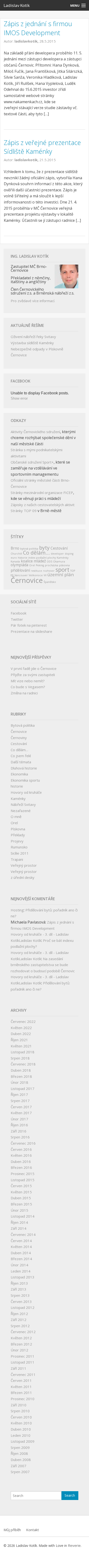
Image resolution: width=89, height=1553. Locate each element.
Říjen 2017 (19, 1094)
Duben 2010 (21, 1429)
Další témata (21, 762)
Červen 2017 (21, 1106)
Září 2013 (18, 1289)
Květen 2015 (21, 1192)
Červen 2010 (21, 1417)
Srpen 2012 (20, 1325)
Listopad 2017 (22, 1088)
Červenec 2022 (23, 1021)
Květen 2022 (21, 1027)
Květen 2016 (21, 1155)
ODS (49, 561)
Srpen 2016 (20, 1137)
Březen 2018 (21, 1076)
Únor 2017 (19, 1119)
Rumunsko (19, 847)
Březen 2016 (21, 1167)
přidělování (20, 570)
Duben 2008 (21, 1459)
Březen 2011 (21, 1392)
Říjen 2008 (19, 1453)
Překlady (18, 834)
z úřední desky (22, 877)
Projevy (17, 841)
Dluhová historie (24, 768)
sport (62, 569)
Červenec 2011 (23, 1374)
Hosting (17, 910)
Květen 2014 (21, 1246)
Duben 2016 (21, 1161)
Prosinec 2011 (22, 1356)
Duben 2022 (21, 1033)
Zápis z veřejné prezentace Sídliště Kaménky (42, 147)
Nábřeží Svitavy (23, 804)
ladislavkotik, (26, 41)
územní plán (60, 574)
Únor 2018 (19, 1082)
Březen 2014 (21, 1258)
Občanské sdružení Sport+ (32, 462)
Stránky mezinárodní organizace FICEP (42, 492)
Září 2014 (18, 1228)
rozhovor (49, 570)
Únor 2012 (19, 1350)
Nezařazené (21, 810)
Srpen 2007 (20, 1471)
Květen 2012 (21, 1337)
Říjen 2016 (19, 1124)
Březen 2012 (21, 1344)
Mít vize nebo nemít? (28, 680)
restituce (36, 570)
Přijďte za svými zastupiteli (33, 674)
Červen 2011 (21, 1380)
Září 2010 (18, 1405)
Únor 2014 (19, 1265)
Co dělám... (36, 552)
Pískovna (18, 829)
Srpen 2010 (20, 1410)
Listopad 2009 (22, 1441)
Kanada (15, 561)
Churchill (16, 553)
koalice (27, 561)
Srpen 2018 (20, 1058)
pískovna (64, 565)
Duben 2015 (21, 1197)
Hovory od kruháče (26, 792)
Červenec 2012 (23, 1331)
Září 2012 (18, 1319)
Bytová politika (23, 725)
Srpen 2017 (20, 1100)
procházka (51, 565)
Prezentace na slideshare (31, 631)
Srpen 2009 (20, 1447)
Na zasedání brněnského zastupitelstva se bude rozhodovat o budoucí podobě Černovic (43, 964)
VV (45, 575)
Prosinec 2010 (22, 1398)
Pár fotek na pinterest (29, 625)
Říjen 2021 (19, 1039)
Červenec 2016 (23, 1143)
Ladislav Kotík (17, 5)
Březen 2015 (21, 1204)
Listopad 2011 (22, 1362)
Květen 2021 (21, 1046)
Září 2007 (18, 1465)
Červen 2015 (21, 1185)
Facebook (18, 613)
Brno (15, 548)
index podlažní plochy (42, 557)
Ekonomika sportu (25, 780)
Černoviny (19, 737)
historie (22, 557)
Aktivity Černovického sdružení (35, 431)
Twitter (17, 619)
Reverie (74, 1545)
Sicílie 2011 (20, 853)
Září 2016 (18, 1131)
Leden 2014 (20, 1271)
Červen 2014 (21, 1240)
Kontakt (32, 1529)
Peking (40, 565)
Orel (32, 565)
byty (44, 547)
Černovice (27, 580)
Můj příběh (12, 1529)
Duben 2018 (21, 1070)
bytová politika (29, 548)
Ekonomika (19, 774)
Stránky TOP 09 (24, 510)
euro (14, 557)
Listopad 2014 (22, 1216)
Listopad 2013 (22, 1277)
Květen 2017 (21, 1112)
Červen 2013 (21, 1301)
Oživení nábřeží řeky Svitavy (33, 336)
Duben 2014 (21, 1252)
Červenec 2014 (23, 1234)
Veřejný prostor (24, 865)
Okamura (59, 561)
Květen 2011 (21, 1386)
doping (69, 553)
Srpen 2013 (20, 1295)
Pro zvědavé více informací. (33, 300)
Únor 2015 (19, 1210)
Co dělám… (19, 749)
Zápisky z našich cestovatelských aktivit (43, 504)
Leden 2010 (20, 1435)
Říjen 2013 (19, 1283)
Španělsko (50, 582)
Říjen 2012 (19, 1313)
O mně (16, 816)
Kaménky (62, 557)
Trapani (17, 859)
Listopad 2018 (22, 1052)
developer (57, 553)
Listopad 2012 (22, 1307)
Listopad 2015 (22, 1179)
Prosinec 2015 (22, 1173)
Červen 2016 (21, 1149)
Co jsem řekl (21, 755)
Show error (19, 398)
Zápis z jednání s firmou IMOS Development (38, 28)
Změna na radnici (24, 693)
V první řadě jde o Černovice (33, 668)
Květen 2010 (21, 1423)
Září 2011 (18, 1368)
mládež (40, 561)
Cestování (59, 548)
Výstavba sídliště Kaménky (32, 342)
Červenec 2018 (23, 1064)
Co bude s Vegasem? (28, 686)
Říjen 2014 (19, 1222)
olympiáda (19, 564)
